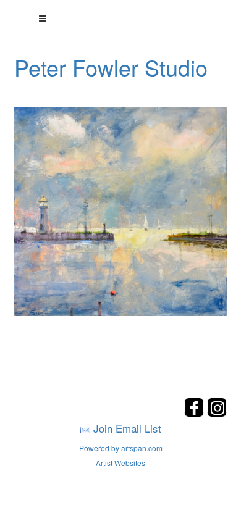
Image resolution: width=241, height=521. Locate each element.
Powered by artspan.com (121, 448)
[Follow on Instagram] (217, 413)
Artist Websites (120, 462)
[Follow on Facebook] (195, 413)
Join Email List (127, 428)
